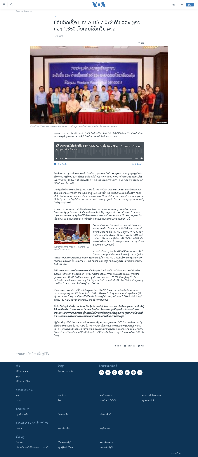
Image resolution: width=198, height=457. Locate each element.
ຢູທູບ (18, 376)
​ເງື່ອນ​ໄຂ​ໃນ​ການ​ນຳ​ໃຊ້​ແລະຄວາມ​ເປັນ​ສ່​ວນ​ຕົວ (32, 447)
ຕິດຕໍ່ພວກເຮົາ (63, 414)
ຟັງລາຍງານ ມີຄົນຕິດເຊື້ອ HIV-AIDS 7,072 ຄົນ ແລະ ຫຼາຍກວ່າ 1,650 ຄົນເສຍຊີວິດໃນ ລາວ (104, 146)
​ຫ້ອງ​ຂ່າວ (19, 442)
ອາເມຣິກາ (61, 395)
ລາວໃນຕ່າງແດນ (106, 395)
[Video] (182, 5)
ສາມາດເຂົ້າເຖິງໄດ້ (106, 447)
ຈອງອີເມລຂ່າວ (105, 428)
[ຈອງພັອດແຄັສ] (139, 372)
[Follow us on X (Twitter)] (120, 372)
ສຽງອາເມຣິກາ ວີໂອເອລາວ (68, 149)
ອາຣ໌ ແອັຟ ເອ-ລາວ (107, 442)
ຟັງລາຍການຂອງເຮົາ (65, 371)
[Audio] (174, 5)
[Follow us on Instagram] (114, 372)
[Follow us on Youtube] (107, 372)
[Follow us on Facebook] (101, 372)
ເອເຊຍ (18, 400)
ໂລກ (59, 400)
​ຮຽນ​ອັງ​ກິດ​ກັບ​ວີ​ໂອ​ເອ (65, 447)
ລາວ (55, 16)
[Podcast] (133, 372)
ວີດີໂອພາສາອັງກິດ (23, 381)
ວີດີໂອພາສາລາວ (22, 371)
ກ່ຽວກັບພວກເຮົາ (22, 414)
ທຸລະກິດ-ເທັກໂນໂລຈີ (108, 400)
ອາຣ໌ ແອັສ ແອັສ (64, 428)
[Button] (141, 43)
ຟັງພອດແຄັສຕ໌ (105, 414)
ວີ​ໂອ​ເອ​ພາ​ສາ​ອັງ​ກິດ (65, 442)
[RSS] (127, 372)
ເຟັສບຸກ (19, 428)
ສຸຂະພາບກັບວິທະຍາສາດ (151, 395)
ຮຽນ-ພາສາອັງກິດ (148, 400)
